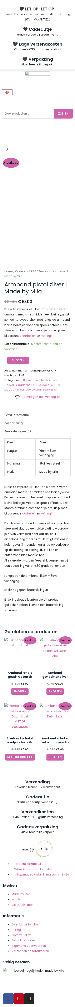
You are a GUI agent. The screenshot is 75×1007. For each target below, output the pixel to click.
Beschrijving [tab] (13, 423)
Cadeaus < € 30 (28, 385)
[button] (37, 70)
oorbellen (29, 336)
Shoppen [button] (19, 691)
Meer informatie (20, 757)
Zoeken (63, 114)
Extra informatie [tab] (16, 415)
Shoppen (18, 360)
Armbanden (49, 380)
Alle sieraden (31, 380)
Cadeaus (10, 385)
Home (8, 271)
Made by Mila (13, 389)
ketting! (46, 336)
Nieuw (46, 389)
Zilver (54, 389)
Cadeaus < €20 (25, 271)
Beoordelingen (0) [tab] (17, 431)
